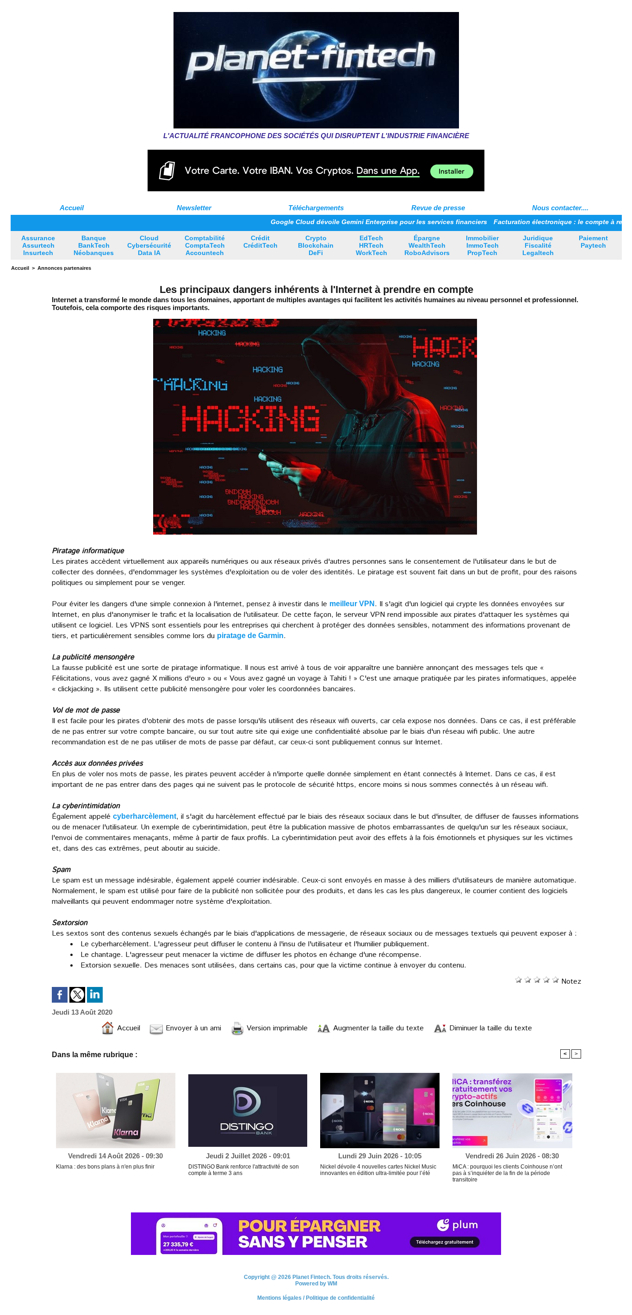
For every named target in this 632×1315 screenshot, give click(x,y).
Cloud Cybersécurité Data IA (149, 245)
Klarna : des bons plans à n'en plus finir (105, 1166)
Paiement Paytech (593, 241)
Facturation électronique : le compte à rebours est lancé (542, 221)
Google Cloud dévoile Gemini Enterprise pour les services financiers (338, 221)
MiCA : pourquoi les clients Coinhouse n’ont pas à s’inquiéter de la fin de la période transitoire (507, 1173)
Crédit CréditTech (260, 241)
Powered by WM (316, 1288)
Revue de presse (438, 208)
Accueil (72, 208)
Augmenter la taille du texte (377, 1028)
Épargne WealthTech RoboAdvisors (427, 245)
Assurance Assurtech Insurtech (38, 245)
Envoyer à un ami (192, 1028)
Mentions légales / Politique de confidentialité (316, 1303)
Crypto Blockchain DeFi (316, 245)
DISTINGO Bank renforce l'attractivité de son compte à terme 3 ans (243, 1169)
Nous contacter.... (560, 208)
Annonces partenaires (64, 268)
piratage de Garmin (250, 635)
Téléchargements (316, 208)
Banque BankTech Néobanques (94, 245)
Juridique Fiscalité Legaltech (538, 245)
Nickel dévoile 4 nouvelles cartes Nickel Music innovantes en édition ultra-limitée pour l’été (378, 1169)
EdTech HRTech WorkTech (371, 245)
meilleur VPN (352, 604)
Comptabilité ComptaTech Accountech (205, 245)
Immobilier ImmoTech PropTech (482, 245)
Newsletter (194, 208)
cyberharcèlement (144, 816)
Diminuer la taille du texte (489, 1028)
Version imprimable (276, 1028)
